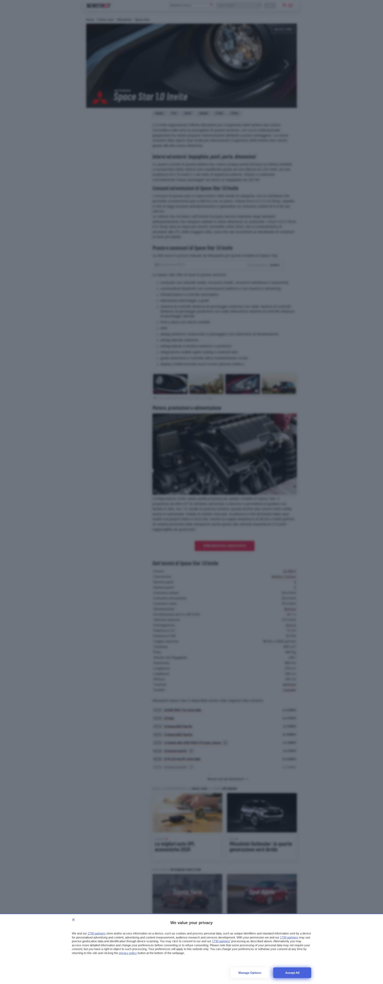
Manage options (249, 972)
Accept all (292, 972)
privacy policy (128, 953)
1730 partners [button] (97, 933)
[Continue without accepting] (73, 919)
